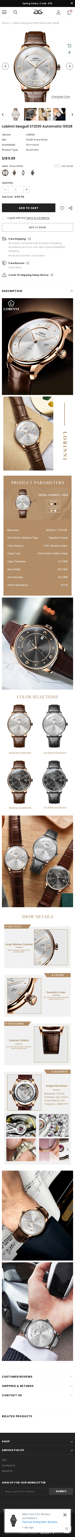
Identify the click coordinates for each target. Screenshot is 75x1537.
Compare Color (60, 96)
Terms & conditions (37, 218)
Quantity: (8, 182)
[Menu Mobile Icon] (4, 12)
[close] (72, 3)
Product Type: (10, 149)
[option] (37, 66)
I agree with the (16, 218)
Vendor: (6, 134)
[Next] (69, 66)
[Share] (69, 208)
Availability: (9, 144)
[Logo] (38, 12)
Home (5, 23)
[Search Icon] (19, 12)
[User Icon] (59, 12)
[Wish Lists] (62, 207)
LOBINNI (30, 134)
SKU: (4, 139)
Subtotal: (7, 196)
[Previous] (5, 66)
